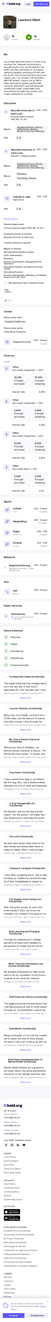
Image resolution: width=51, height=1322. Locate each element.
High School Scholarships (15, 1258)
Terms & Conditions (12, 1169)
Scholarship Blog (11, 1192)
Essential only (37, 1315)
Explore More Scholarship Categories (21, 1266)
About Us (8, 1277)
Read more (25, 698)
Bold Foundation (11, 1161)
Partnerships (9, 1293)
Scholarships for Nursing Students (19, 1234)
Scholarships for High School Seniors (20, 1250)
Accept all (13, 1315)
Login (28, 4)
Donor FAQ (9, 1165)
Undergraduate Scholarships (17, 1254)
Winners (7, 1195)
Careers (7, 1285)
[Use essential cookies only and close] (48, 1301)
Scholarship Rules (12, 1188)
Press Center (10, 1289)
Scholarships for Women (15, 1246)
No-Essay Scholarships (14, 1238)
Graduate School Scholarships (17, 1231)
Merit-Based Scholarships (15, 1242)
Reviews (7, 1296)
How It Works (10, 1157)
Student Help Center (13, 1199)
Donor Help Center (12, 1172)
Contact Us (9, 1281)
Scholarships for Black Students (18, 1262)
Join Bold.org (41, 4)
